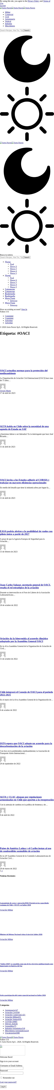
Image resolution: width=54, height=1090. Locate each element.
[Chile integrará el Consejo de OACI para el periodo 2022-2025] (20, 687)
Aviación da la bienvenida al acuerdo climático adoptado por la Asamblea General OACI (24, 640)
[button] (3, 6)
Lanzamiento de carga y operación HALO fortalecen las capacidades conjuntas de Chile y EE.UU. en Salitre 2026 (24, 904)
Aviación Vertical (13, 1019)
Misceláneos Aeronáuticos (17, 1031)
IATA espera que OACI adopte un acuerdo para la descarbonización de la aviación (26, 745)
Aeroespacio (11, 1010)
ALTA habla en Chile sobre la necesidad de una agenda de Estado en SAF (24, 427)
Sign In (24, 309)
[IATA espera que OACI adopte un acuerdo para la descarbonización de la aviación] (20, 738)
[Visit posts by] (3, 444)
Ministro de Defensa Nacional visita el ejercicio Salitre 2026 (21, 934)
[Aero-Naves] (17, 8)
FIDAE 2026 (11, 1024)
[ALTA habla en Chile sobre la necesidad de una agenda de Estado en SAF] (20, 421)
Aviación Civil (12, 1012)
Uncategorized (12, 1033)
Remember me (9, 1078)
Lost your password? (8, 1082)
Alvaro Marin (5, 391)
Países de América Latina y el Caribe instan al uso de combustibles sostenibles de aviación (25, 849)
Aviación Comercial (15, 1015)
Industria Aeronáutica (15, 1028)
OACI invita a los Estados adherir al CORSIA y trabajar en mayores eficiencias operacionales (24, 481)
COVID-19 (11, 1022)
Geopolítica (10, 1026)
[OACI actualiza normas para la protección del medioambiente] (20, 366)
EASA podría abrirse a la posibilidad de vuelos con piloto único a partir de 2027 (26, 532)
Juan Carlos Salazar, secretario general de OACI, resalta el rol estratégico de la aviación (25, 586)
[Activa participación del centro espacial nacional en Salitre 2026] (9, 990)
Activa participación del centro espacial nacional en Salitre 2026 (23, 995)
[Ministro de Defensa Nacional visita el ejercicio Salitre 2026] (9, 929)
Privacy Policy (33, 1)
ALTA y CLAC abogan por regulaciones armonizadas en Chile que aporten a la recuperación (27, 798)
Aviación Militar (6, 910)
